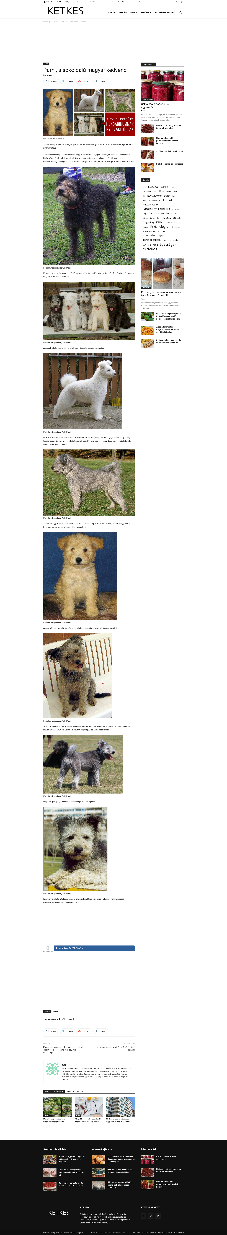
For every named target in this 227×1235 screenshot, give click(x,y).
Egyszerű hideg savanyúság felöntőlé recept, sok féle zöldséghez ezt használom (168, 316)
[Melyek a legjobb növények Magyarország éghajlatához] (57, 1107)
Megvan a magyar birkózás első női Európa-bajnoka (116, 1048)
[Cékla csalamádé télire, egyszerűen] (162, 85)
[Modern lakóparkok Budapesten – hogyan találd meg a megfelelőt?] (120, 1107)
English (167, 196)
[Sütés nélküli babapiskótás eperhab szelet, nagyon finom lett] (49, 1172)
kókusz (152, 218)
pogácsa (145, 227)
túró (144, 245)
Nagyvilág (148, 222)
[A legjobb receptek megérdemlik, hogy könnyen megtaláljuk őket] (89, 1107)
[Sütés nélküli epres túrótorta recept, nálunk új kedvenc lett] (49, 1186)
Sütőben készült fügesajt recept (169, 151)
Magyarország (172, 217)
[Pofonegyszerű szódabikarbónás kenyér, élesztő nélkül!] (162, 273)
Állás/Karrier (125, 2)
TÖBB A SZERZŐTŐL (75, 1092)
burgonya (153, 187)
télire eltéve (166, 240)
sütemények (162, 231)
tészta (175, 240)
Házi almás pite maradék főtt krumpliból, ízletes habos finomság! (119, 1185)
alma (144, 187)
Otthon (160, 222)
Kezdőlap (46, 22)
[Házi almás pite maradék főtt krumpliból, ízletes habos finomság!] (98, 1185)
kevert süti (160, 213)
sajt (171, 227)
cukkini (168, 191)
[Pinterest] (182, 2)
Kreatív (173, 213)
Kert (151, 213)
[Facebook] (173, 2)
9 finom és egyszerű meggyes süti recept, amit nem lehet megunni (72, 1159)
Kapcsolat (115, 2)
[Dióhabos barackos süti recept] (147, 167)
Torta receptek (152, 239)
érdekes (56, 1011)
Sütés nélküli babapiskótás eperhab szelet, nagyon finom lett (71, 1172)
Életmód (153, 244)
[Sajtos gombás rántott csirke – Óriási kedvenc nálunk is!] (147, 343)
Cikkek (55, 22)
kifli (167, 213)
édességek (168, 244)
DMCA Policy (94, 2)
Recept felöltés (138, 2)
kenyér (145, 213)
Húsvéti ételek (150, 204)
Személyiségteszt (149, 231)
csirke (164, 186)
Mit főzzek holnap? (165, 12)
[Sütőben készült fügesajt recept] (147, 154)
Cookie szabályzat (165, 1232)
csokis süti (147, 191)
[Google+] (177, 2)
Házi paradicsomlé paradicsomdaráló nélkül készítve (167, 140)
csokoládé (158, 191)
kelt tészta (175, 209)
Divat (174, 191)
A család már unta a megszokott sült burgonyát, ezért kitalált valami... (168, 329)
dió (144, 195)
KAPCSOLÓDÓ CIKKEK (54, 1092)
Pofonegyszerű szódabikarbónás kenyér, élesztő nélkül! (161, 294)
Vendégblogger (127, 12)
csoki (172, 187)
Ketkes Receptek (147, 99)
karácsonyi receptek (156, 208)
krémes (145, 218)
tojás (161, 235)
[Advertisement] (113, 43)
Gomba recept (154, 201)
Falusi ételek (146, 288)
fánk (173, 196)
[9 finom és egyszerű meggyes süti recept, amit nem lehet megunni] (49, 1159)
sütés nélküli (150, 235)
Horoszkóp (169, 200)
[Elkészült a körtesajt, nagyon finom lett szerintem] (147, 128)
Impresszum (105, 2)
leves (159, 218)
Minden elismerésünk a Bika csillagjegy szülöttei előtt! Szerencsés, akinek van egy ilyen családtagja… (63, 1050)
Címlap (111, 12)
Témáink (145, 12)
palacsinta (171, 222)
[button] (180, 13)
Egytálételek (154, 195)
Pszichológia (159, 226)
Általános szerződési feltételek (144, 1232)
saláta (177, 227)
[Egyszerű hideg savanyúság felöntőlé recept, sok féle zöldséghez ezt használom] (147, 316)
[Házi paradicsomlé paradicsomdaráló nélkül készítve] (147, 141)
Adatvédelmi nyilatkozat (122, 1232)
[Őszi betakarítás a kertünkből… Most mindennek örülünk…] (98, 1172)
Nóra (143, 111)
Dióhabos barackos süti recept (169, 164)
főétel (145, 200)
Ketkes (49, 75)
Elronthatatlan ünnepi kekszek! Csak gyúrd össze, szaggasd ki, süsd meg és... (121, 1159)
